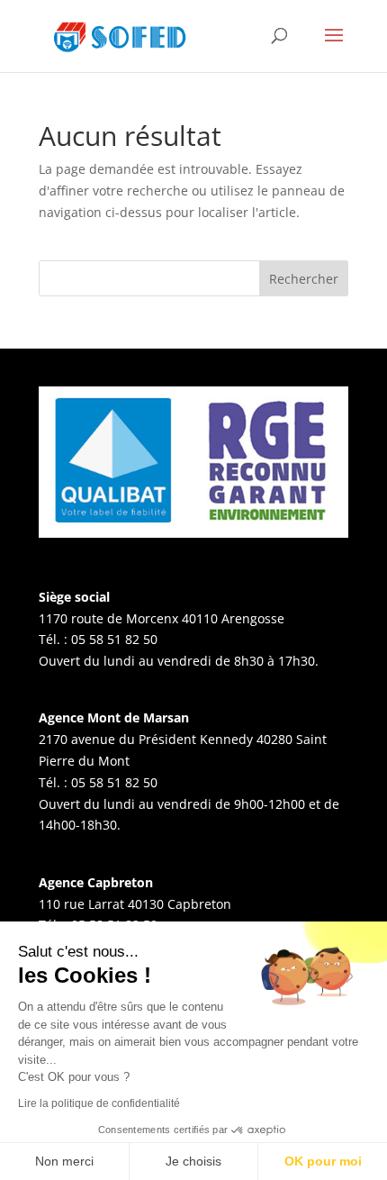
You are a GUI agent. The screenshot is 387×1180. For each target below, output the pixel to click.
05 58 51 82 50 (114, 639)
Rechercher (303, 278)
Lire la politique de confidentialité (99, 1103)
